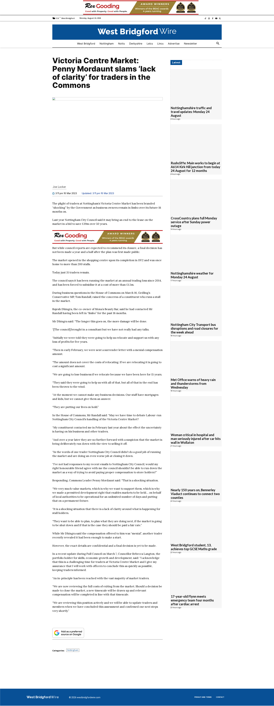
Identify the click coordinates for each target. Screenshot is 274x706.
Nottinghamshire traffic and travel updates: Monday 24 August (191, 112)
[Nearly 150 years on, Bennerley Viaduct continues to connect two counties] (196, 468)
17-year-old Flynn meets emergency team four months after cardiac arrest (192, 600)
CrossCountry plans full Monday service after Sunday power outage (194, 222)
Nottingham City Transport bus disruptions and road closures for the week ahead (194, 328)
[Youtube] (216, 19)
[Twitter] (220, 19)
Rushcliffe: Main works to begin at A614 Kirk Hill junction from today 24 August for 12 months (195, 167)
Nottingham (72, 650)
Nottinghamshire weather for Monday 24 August (192, 275)
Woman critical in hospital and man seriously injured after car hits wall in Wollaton (196, 439)
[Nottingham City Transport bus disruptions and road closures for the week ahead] (196, 302)
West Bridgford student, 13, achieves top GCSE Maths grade (194, 547)
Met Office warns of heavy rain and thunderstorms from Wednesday (193, 383)
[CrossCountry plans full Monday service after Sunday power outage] (196, 196)
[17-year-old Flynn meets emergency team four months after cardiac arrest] (196, 574)
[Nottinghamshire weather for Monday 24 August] (196, 251)
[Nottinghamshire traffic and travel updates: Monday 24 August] (196, 86)
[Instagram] (209, 19)
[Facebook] (213, 19)
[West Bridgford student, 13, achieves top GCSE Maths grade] (196, 523)
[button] (218, 44)
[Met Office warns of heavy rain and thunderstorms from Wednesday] (196, 357)
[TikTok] (205, 19)
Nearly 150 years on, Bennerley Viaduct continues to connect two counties (195, 494)
